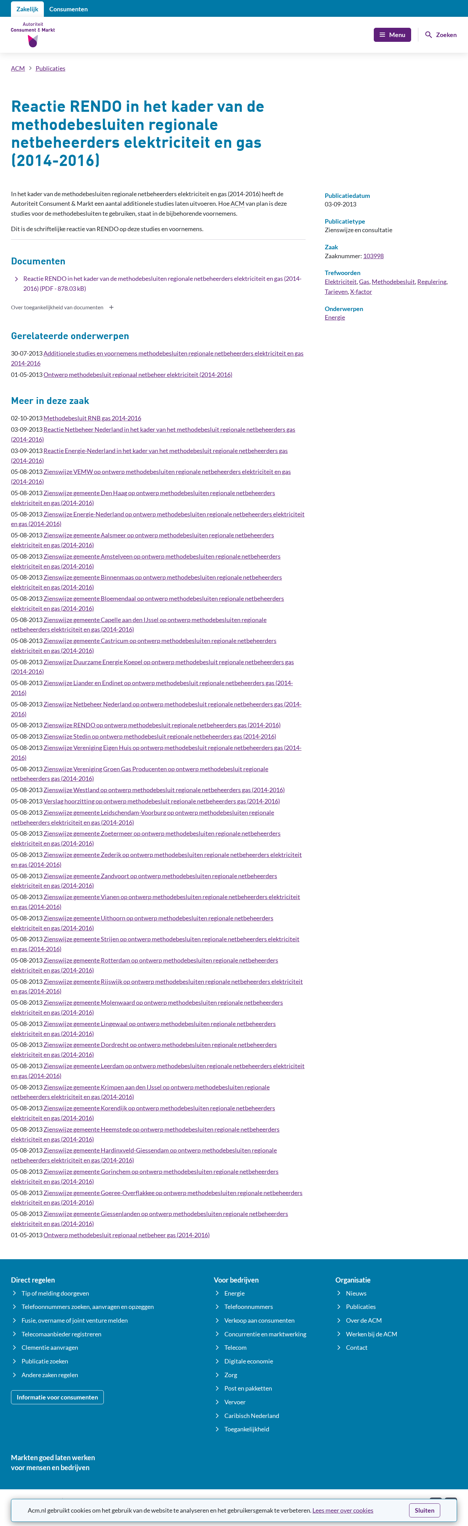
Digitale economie (248, 1361)
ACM (18, 68)
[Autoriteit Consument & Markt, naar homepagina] (33, 35)
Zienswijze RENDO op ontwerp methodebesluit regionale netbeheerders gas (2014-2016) (162, 725)
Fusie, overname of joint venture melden (75, 1320)
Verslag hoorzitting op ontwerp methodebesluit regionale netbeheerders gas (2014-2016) (162, 801)
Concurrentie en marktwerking (265, 1334)
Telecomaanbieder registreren (61, 1334)
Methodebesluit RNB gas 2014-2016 (92, 418)
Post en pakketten (248, 1388)
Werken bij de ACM (371, 1334)
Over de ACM (364, 1320)
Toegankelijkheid (246, 1429)
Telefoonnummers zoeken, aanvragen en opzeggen (88, 1306)
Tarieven (336, 291)
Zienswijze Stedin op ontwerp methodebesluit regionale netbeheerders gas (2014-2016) (160, 736)
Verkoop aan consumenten (259, 1320)
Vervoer (235, 1402)
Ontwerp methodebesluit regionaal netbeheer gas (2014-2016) (127, 1235)
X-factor (361, 291)
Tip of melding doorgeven (55, 1293)
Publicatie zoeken (45, 1361)
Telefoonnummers (248, 1306)
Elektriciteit (341, 281)
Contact (357, 1347)
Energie (335, 317)
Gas (364, 281)
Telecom (235, 1347)
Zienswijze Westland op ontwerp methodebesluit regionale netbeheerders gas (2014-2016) (164, 790)
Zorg (230, 1375)
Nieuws (356, 1293)
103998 (373, 256)
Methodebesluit (393, 281)
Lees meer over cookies (342, 1510)
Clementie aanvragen (50, 1347)
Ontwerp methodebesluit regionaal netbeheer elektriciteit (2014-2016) (138, 374)
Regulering (431, 281)
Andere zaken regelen (50, 1375)
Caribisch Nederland (251, 1415)
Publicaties (50, 68)
